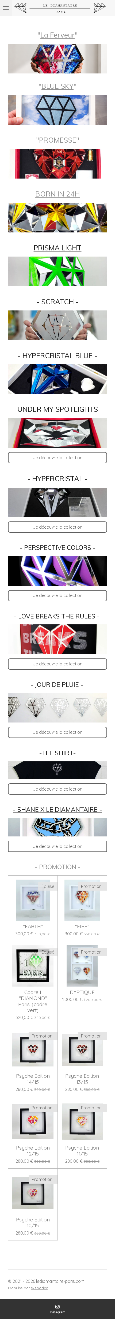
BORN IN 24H (57, 194)
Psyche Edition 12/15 (33, 1151)
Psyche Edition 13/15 (82, 1079)
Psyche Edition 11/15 (82, 1151)
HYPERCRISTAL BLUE (57, 355)
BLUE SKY (57, 86)
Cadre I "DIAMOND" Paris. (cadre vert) (32, 1001)
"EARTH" (33, 926)
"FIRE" (82, 926)
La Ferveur (57, 35)
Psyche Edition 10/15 (33, 1223)
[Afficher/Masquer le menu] (6, 8)
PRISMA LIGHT (58, 247)
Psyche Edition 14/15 (33, 1079)
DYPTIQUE (82, 992)
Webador (39, 1288)
